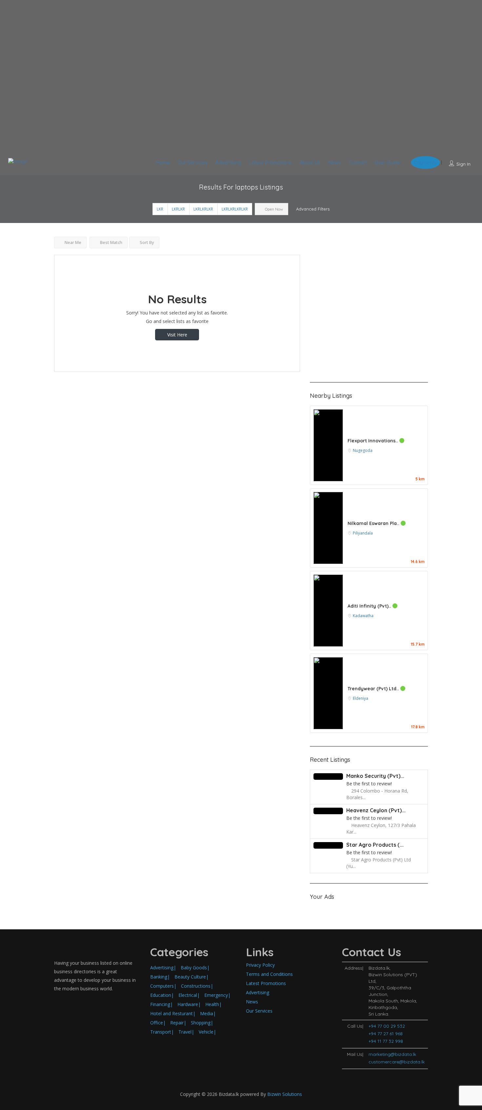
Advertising (228, 162)
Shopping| (202, 1022)
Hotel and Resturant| (172, 1013)
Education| (162, 995)
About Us (310, 162)
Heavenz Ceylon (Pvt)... (376, 810)
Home (163, 162)
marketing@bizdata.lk (392, 1054)
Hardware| (189, 1004)
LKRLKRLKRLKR (235, 209)
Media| (208, 1013)
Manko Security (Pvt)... (375, 776)
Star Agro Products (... (375, 844)
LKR (160, 209)
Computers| (163, 986)
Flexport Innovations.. (373, 441)
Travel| (186, 1032)
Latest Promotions (270, 162)
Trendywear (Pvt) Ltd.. (374, 689)
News (335, 162)
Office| (158, 1022)
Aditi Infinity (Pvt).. (370, 606)
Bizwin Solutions (284, 1094)
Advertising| (163, 967)
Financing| (161, 1004)
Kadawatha (363, 615)
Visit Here (177, 335)
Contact (358, 162)
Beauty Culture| (191, 977)
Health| (213, 1004)
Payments (425, 162)
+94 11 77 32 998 (386, 1041)
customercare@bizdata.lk (397, 1062)
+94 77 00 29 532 (387, 1026)
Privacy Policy (260, 965)
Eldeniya (360, 698)
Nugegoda (362, 450)
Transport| (162, 1032)
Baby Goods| (195, 967)
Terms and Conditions (269, 974)
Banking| (160, 977)
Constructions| (197, 986)
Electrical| (189, 995)
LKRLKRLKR (203, 209)
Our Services (193, 162)
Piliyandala (363, 533)
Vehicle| (207, 1032)
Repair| (178, 1022)
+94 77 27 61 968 (386, 1034)
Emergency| (217, 995)
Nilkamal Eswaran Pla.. (374, 523)
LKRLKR (178, 209)
